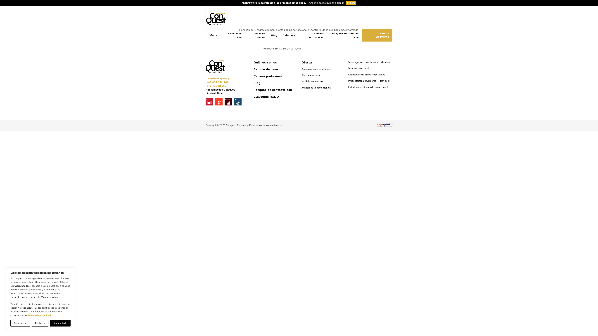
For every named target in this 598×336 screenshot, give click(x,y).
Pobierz (351, 3)
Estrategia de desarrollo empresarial (368, 87)
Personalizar (20, 323)
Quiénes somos (260, 35)
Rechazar (40, 323)
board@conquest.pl (218, 78)
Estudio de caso (235, 35)
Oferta (213, 35)
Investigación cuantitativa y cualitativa (369, 62)
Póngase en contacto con (345, 35)
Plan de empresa (310, 75)
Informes (289, 35)
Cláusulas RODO (266, 97)
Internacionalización (359, 68)
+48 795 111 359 (216, 85)
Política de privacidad (39, 315)
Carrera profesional (316, 35)
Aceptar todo (60, 323)
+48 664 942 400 (217, 82)
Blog (274, 35)
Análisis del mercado (312, 81)
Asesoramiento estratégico (316, 69)
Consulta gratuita (382, 35)
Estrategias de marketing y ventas (366, 74)
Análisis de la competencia (316, 87)
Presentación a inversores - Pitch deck (369, 80)
